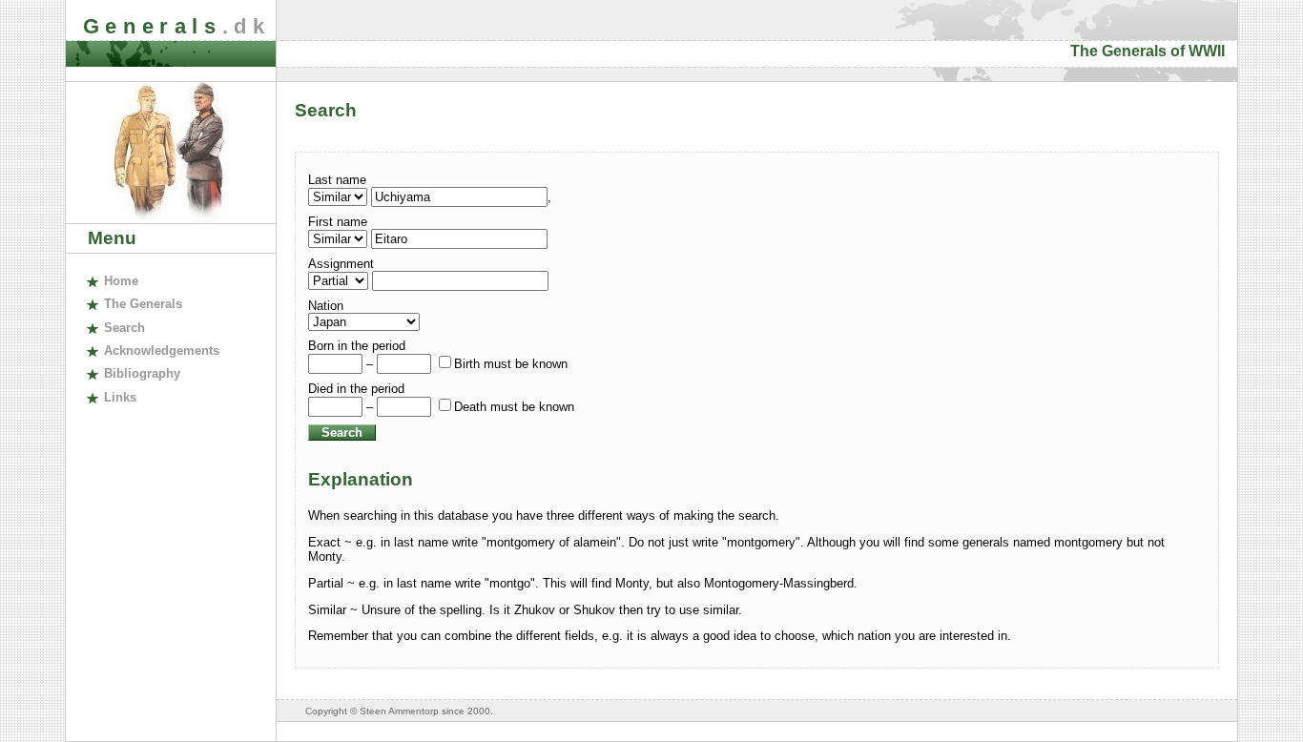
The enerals (142, 304)
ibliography (141, 373)
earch (124, 327)
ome (120, 281)
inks (119, 397)
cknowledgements (161, 350)
